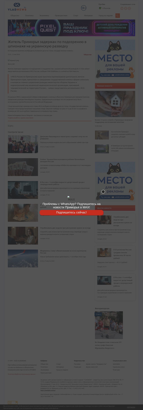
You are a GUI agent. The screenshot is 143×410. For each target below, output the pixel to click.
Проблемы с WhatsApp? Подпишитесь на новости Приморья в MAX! (72, 205)
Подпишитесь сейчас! (71, 212)
